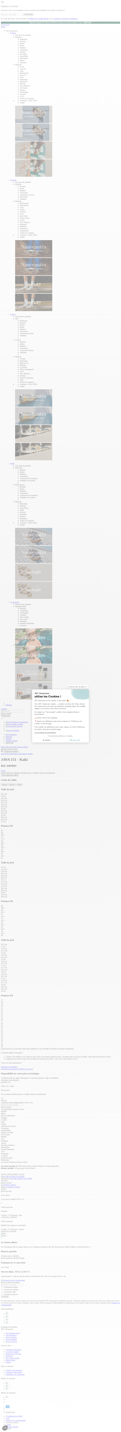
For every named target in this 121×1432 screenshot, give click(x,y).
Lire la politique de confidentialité (45, 733)
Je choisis (46, 740)
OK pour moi (75, 740)
